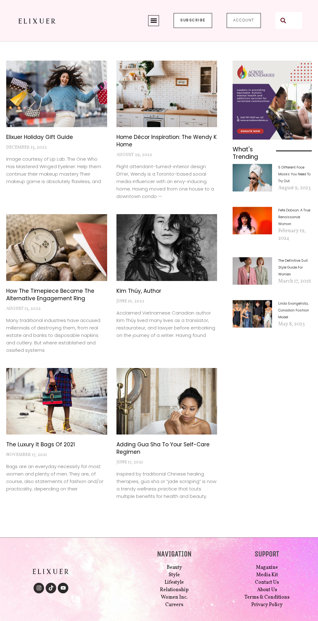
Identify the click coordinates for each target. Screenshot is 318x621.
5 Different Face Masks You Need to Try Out (294, 174)
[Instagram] (39, 588)
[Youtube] (63, 588)
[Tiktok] (51, 588)
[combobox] (288, 20)
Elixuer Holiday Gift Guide (39, 137)
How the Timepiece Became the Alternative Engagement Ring (50, 294)
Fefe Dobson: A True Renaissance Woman (294, 217)
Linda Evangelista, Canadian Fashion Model (293, 310)
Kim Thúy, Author (138, 291)
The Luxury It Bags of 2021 (40, 444)
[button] (153, 20)
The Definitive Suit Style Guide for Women (293, 267)
